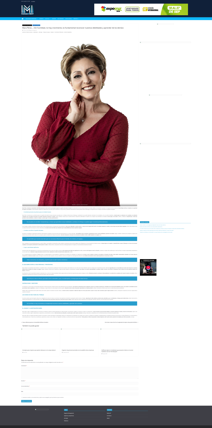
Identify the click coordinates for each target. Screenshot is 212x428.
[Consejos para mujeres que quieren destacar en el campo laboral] (40, 329)
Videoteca (66, 420)
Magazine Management (33, 30)
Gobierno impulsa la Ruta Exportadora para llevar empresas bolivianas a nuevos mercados (157, 230)
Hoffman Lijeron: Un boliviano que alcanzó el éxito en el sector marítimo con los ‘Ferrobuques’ (117, 350)
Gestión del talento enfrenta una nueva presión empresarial (151, 226)
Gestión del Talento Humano (27, 25)
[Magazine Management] (22, 19)
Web (22, 391)
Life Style (66, 418)
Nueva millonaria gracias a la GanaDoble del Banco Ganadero (35, 322)
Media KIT (109, 413)
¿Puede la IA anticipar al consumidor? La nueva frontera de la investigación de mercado (156, 232)
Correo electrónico (25, 386)
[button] (37, 19)
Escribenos (109, 415)
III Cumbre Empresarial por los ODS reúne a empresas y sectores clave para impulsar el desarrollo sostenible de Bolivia (162, 228)
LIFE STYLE (47, 18)
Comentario (24, 365)
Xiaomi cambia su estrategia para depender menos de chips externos (153, 224)
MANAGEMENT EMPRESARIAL (31, 18)
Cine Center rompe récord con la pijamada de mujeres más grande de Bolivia (121, 322)
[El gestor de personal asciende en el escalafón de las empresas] (80, 329)
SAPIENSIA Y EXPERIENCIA (36, 25)
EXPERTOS (41, 18)
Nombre (23, 380)
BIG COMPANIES (61, 18)
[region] (165, 217)
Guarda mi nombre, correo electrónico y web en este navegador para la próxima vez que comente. (43, 397)
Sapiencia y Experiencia (69, 415)
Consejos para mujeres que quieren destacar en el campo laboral (38, 350)
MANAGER (54, 18)
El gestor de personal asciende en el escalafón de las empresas (78, 350)
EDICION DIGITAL (68, 18)
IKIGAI (108, 418)
